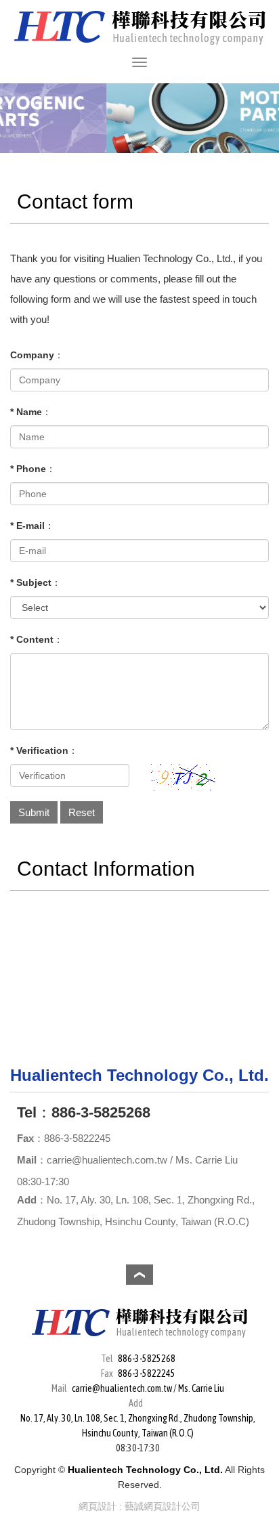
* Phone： (33, 468)
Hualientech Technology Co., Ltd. (139, 27)
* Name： (30, 411)
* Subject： (35, 582)
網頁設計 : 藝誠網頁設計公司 (139, 1506)
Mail (27, 1160)
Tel (27, 1112)
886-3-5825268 (146, 1358)
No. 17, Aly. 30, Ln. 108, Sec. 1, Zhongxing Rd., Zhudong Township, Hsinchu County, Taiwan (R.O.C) (137, 1426)
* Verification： (44, 750)
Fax (25, 1138)
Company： (37, 354)
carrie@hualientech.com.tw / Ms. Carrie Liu (148, 1388)
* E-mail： (32, 525)
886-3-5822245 (146, 1373)
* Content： (36, 639)
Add (27, 1200)
